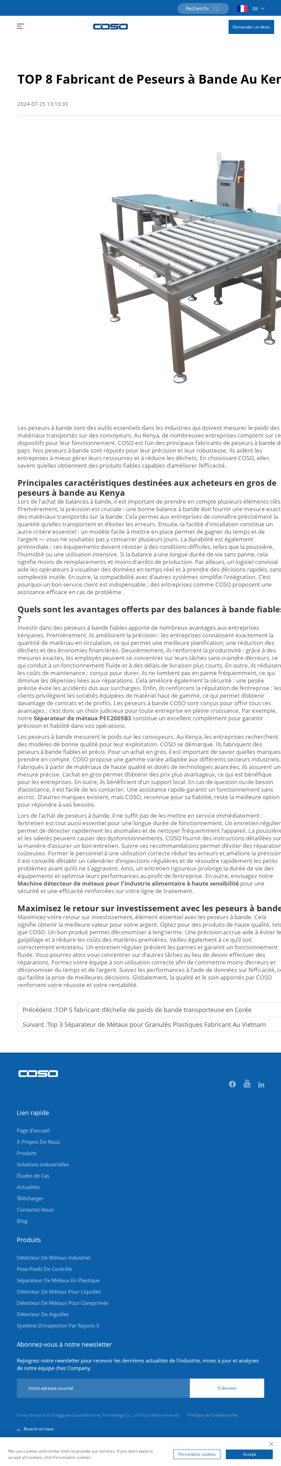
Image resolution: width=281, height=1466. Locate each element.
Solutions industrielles (43, 1164)
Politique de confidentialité (212, 1415)
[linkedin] (261, 1085)
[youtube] (248, 1085)
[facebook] (233, 1085)
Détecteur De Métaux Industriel (53, 1257)
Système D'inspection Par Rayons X (58, 1325)
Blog (22, 1220)
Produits (27, 1153)
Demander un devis (251, 27)
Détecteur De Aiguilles (43, 1314)
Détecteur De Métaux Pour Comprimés (62, 1302)
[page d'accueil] (111, 26)
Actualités (28, 1186)
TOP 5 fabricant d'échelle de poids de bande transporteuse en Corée (153, 1010)
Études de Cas (33, 1175)
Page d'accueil (33, 1130)
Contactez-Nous (35, 1209)
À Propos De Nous (38, 1141)
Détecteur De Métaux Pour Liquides (59, 1291)
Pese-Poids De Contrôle (44, 1268)
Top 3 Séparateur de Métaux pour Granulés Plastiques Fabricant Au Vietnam (156, 1024)
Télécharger (30, 1198)
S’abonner (227, 1388)
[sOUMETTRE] (215, 8)
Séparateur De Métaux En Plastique (58, 1280)
